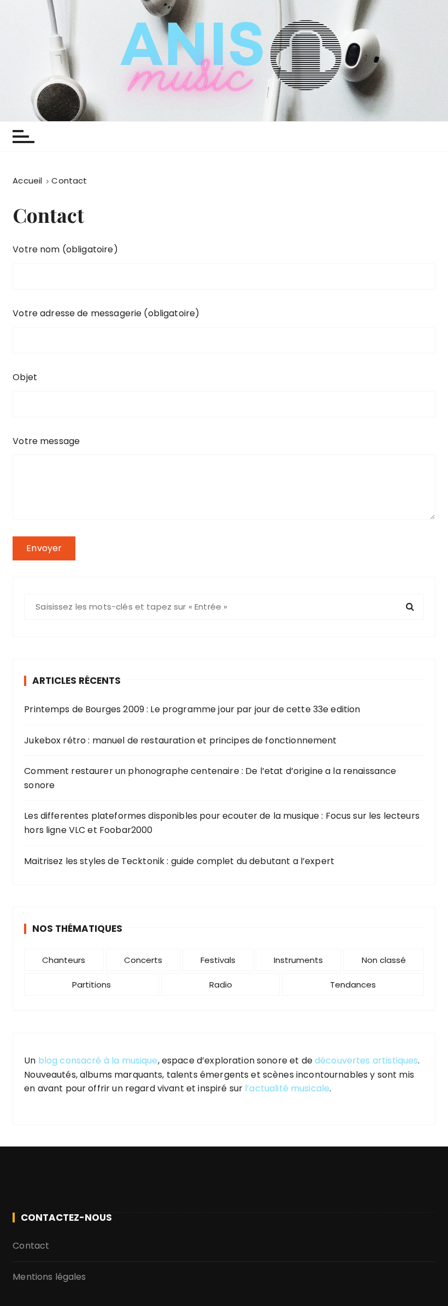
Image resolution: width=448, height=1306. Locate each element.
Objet (25, 377)
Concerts (143, 960)
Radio (220, 984)
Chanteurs (63, 960)
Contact (31, 1245)
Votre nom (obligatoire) (65, 249)
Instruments (298, 960)
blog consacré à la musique (98, 1060)
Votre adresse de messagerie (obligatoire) (106, 313)
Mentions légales (49, 1276)
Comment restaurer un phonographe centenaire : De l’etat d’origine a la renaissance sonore (210, 778)
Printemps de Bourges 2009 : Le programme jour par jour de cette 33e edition (192, 709)
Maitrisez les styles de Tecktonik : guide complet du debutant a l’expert (179, 861)
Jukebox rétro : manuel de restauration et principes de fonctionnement (180, 740)
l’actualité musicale (287, 1088)
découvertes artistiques (366, 1060)
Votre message (46, 441)
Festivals (218, 960)
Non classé (384, 960)
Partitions (91, 984)
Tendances (353, 984)
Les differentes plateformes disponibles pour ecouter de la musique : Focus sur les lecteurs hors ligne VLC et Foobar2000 (222, 822)
